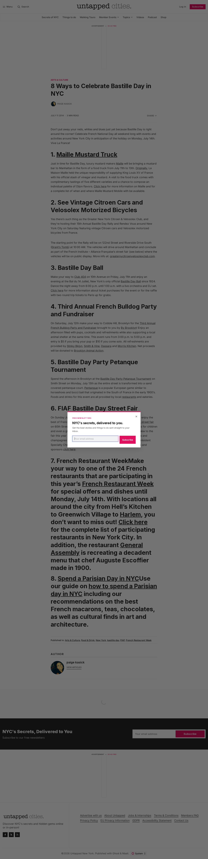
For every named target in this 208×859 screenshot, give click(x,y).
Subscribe (127, 439)
